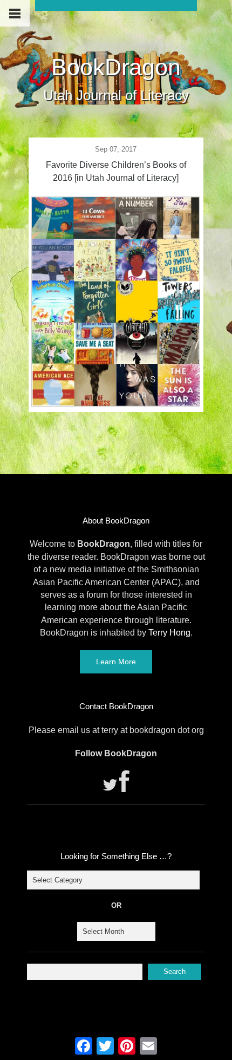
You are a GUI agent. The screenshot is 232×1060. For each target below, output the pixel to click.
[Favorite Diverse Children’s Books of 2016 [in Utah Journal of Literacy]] (115, 403)
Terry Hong (169, 632)
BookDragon (116, 67)
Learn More (116, 661)
